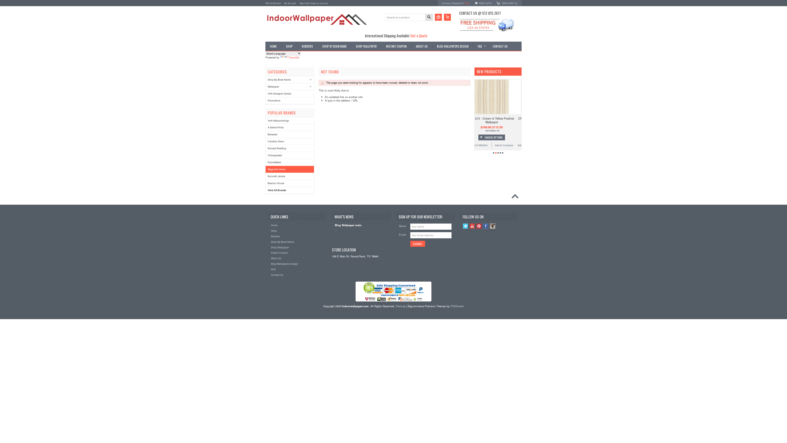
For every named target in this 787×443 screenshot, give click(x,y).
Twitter (465, 226)
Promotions (274, 100)
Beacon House (276, 183)
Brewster (272, 134)
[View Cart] (447, 17)
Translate (293, 57)
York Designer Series (279, 93)
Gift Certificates (273, 3)
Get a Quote (419, 35)
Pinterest (479, 226)
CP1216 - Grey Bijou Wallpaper (499, 118)
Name (402, 226)
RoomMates (274, 162)
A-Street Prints (276, 127)
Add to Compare (511, 145)
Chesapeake (275, 155)
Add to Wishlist (486, 145)
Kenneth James (276, 176)
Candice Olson (276, 141)
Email (402, 234)
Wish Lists (485, 3)
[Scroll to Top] (516, 197)
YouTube (472, 226)
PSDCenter (457, 306)
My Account (290, 3)
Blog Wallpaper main (348, 225)
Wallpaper (273, 86)
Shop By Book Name (279, 79)
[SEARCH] (429, 17)
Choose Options (501, 137)
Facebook (485, 226)
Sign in (303, 3)
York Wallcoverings (278, 120)
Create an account (318, 3)
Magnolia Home (276, 169)
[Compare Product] (438, 17)
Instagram (492, 226)
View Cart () (509, 3)
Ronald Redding (277, 148)
